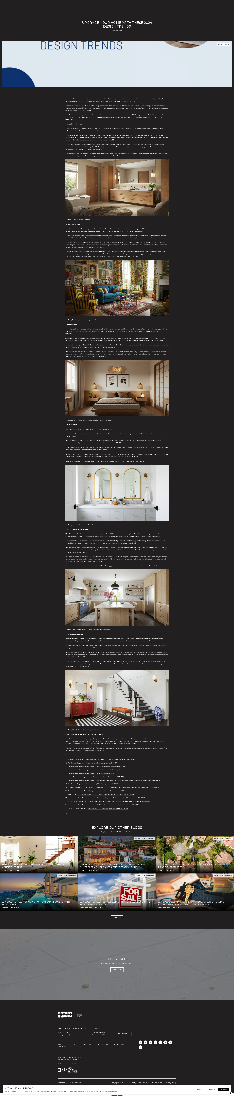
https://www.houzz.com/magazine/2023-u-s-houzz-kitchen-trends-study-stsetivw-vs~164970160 (106, 805)
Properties (71, 1044)
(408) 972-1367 (63, 1032)
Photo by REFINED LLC (73, 730)
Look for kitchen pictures (102, 629)
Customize (211, 1089)
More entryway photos (91, 730)
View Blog (117, 918)
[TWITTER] (170, 1042)
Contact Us (62, 1046)
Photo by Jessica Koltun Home (76, 525)
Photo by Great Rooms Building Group (78, 629)
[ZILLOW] (155, 1042)
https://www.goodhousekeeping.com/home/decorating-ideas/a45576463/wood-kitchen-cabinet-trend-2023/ (121, 787)
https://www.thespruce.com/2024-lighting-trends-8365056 (97, 784)
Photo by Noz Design (72, 320)
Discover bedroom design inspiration (99, 420)
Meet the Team (103, 1044)
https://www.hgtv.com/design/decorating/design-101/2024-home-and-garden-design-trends (104, 759)
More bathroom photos (96, 525)
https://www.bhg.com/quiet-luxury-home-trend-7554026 (108, 808)
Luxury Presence (75, 1083)
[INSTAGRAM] (140, 1042)
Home (60, 1044)
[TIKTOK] (150, 1042)
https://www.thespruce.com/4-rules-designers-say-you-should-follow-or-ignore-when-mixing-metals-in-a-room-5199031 (118, 780)
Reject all (200, 1089)
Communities (87, 1044)
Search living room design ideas (92, 320)
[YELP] (140, 1047)
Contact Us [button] (117, 969)
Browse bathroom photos (82, 220)
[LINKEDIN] (160, 1042)
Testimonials (119, 1044)
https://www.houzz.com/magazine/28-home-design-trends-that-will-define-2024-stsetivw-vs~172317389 (109, 798)
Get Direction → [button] (123, 1034)
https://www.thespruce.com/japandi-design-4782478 (95, 773)
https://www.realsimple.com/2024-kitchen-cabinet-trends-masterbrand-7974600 (106, 794)
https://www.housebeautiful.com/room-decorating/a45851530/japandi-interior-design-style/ (111, 777)
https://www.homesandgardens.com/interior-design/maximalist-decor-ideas (109, 770)
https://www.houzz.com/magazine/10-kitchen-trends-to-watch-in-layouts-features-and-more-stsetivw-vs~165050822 (114, 801)
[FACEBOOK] (145, 1042)
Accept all (224, 1089)
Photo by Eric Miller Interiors (75, 420)
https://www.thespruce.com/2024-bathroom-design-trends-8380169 (101, 766)
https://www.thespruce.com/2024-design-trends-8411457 (97, 763)
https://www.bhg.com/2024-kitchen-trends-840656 (106, 791)
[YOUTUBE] (165, 1042)
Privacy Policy (170, 1083)
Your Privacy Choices (117, 1095)
